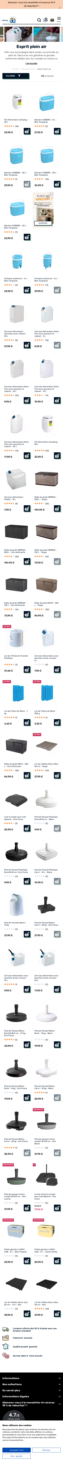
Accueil (15, 69)
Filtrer (10, 76)
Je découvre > (43, 223)
